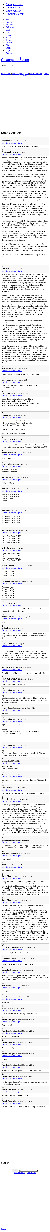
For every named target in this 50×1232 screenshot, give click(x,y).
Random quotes (18, 74)
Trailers (9, 42)
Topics (9, 50)
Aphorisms (10, 27)
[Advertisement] (25, 104)
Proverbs (9, 24)
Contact (4, 1229)
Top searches (31, 1173)
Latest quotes (6, 74)
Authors (9, 53)
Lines (8, 30)
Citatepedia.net (14, 4)
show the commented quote (12, 143)
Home (8, 19)
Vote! (27, 74)
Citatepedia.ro (14, 10)
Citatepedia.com (15, 7)
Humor (9, 22)
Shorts (8, 48)
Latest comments (36, 74)
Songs (8, 40)
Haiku (8, 32)
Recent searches (19, 1173)
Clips (8, 45)
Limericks (10, 35)
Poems (9, 37)
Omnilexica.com (15, 13)
